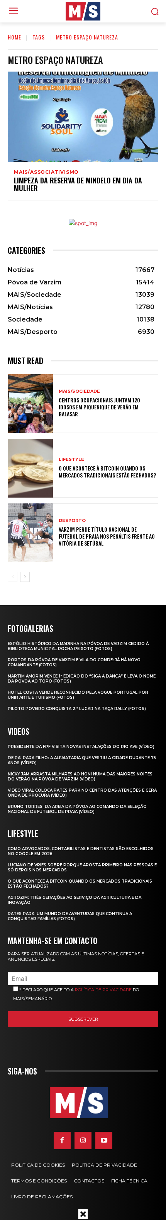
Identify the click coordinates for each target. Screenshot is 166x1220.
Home (14, 37)
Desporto (72, 520)
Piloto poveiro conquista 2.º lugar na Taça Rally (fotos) (77, 708)
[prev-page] (12, 577)
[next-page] (25, 577)
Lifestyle (71, 459)
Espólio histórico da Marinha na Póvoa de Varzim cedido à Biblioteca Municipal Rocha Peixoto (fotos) (78, 646)
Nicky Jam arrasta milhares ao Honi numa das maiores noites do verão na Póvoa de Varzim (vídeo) (80, 777)
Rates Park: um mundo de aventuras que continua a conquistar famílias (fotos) (70, 916)
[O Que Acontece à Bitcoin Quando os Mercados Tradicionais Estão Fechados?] (30, 468)
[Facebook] (62, 1140)
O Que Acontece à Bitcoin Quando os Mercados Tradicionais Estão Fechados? (107, 471)
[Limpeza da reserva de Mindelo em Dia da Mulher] (83, 117)
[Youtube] (103, 1140)
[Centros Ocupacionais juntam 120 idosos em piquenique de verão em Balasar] (30, 403)
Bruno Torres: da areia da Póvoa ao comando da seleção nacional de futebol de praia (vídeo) (77, 809)
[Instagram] (83, 1140)
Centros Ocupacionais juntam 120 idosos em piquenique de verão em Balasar (99, 407)
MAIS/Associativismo (46, 172)
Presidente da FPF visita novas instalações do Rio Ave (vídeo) (81, 746)
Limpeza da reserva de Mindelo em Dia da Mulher (78, 184)
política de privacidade (103, 989)
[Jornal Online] (83, 11)
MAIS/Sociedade (79, 391)
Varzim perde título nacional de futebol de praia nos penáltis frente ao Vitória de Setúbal (107, 536)
